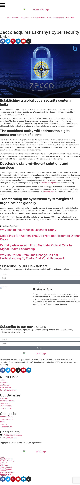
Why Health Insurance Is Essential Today (28, 230)
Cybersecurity (48, 192)
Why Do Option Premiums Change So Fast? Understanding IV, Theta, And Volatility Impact (32, 256)
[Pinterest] (13, 41)
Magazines (4, 465)
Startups (3, 462)
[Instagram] (28, 41)
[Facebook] (2, 41)
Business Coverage (7, 460)
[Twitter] (7, 41)
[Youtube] (23, 41)
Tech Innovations (6, 459)
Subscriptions (5, 474)
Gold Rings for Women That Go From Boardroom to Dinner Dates (40, 237)
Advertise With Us (7, 472)
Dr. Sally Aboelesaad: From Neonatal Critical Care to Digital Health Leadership (36, 247)
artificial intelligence (49, 183)
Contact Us (4, 475)
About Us (3, 470)
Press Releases (6, 469)
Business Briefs (6, 467)
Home (2, 457)
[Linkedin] (18, 41)
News (2, 464)
